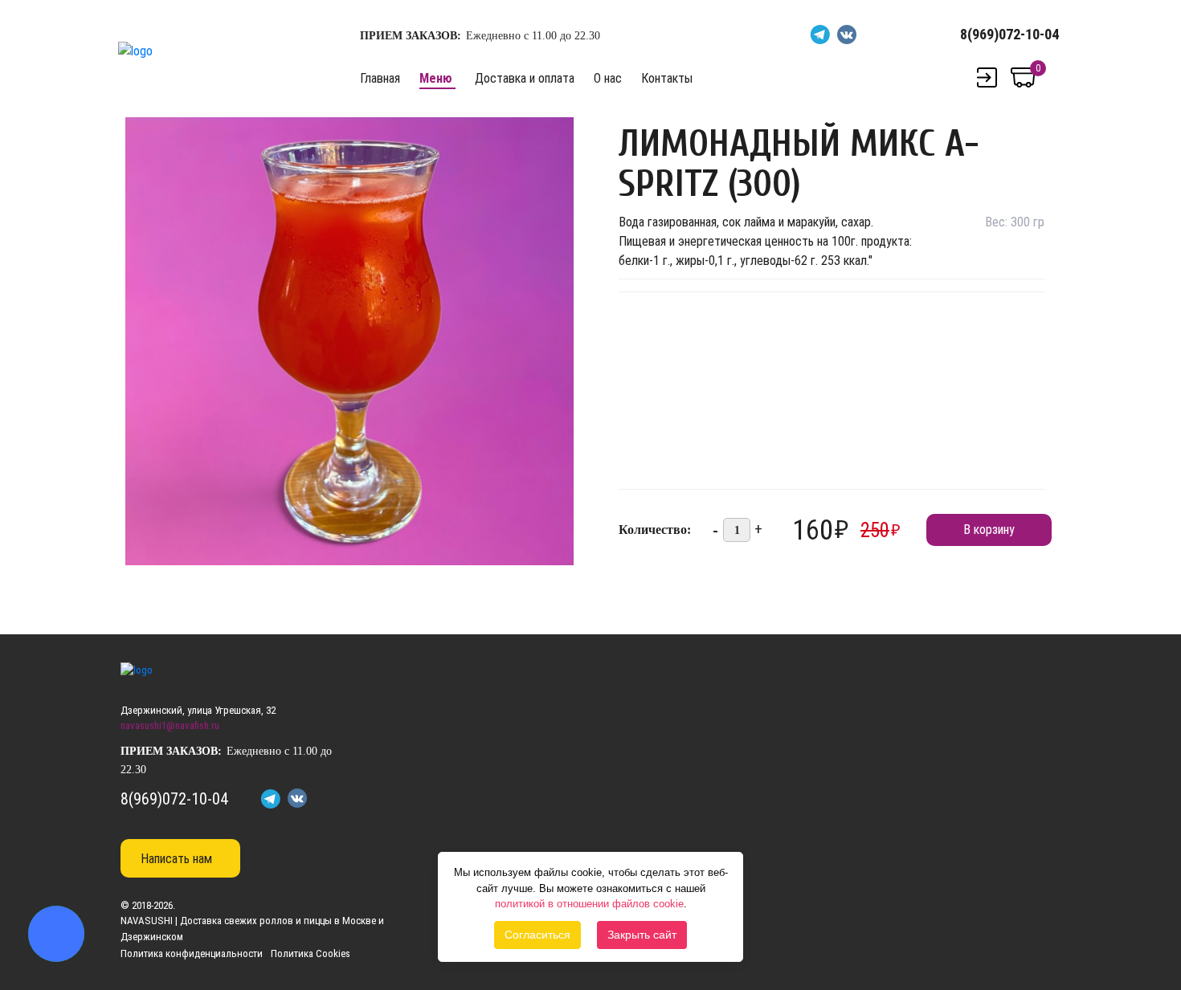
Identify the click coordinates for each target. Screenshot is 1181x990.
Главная (380, 78)
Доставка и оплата (524, 78)
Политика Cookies (310, 953)
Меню (435, 78)
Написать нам (176, 858)
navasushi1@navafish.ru (170, 725)
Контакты (667, 78)
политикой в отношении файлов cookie (589, 904)
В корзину (989, 529)
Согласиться (537, 934)
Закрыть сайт (641, 934)
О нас (608, 78)
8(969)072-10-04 (1009, 34)
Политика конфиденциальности (192, 953)
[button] (559, 132)
